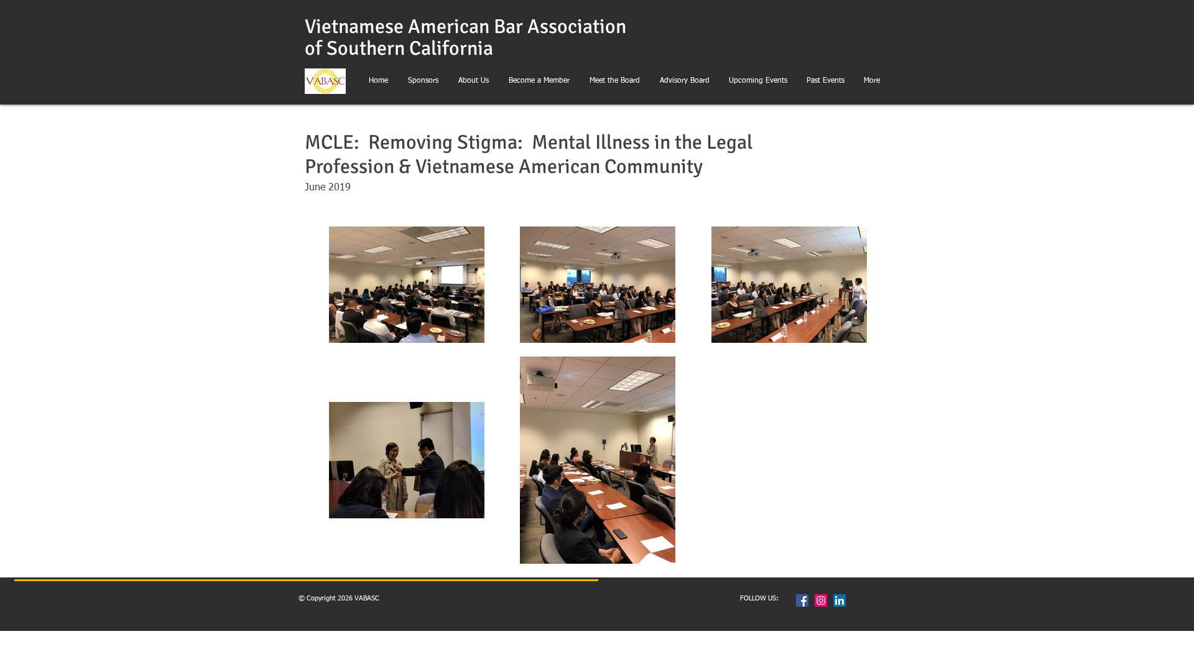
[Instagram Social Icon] (821, 600)
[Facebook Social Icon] (802, 600)
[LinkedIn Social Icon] (839, 600)
